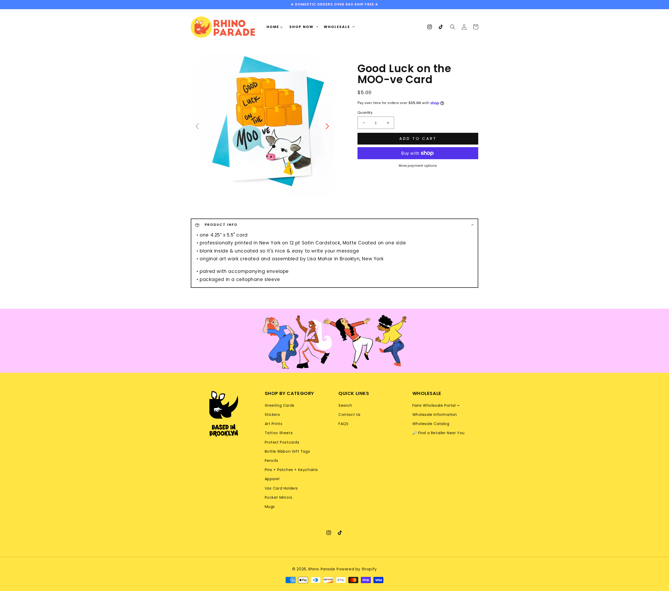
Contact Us (349, 414)
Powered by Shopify (357, 569)
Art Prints (273, 423)
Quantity (364, 112)
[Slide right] (327, 126)
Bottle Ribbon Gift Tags (287, 451)
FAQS (343, 423)
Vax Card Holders (281, 488)
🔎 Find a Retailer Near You (438, 432)
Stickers (272, 414)
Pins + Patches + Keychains (291, 469)
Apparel (272, 478)
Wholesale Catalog (430, 423)
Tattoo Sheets (279, 432)
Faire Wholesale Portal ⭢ (436, 405)
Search (345, 405)
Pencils (271, 460)
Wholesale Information (434, 414)
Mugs (270, 506)
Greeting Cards (280, 405)
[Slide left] (197, 126)
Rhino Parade (321, 569)
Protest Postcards (282, 442)
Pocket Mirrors (278, 497)
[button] (452, 27)
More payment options (418, 165)
